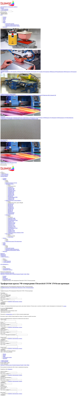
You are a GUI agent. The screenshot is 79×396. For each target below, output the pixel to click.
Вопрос (2, 322)
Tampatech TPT (11, 199)
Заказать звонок (4, 13)
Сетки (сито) (3, 141)
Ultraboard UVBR (4, 117)
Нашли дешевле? (9, 308)
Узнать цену (8, 295)
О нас (4, 20)
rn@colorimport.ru (4, 6)
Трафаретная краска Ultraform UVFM (30, 118)
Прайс (4, 21)
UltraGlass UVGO (34, 117)
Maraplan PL (14, 95)
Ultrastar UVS (6, 118)
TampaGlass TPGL (22, 71)
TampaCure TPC (9, 71)
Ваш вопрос (3, 392)
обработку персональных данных (15, 301)
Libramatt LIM (53, 95)
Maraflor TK (36, 95)
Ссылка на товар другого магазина (8, 334)
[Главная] (7, 170)
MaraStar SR (9, 95)
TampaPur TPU (42, 71)
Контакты (5, 26)
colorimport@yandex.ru (12, 6)
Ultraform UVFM (41, 117)
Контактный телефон (5, 324)
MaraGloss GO (3, 95)
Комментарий (3, 337)
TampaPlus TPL (29, 71)
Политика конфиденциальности (12, 24)
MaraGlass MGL (46, 95)
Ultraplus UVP (28, 117)
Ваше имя (2, 297)
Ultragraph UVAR (55, 117)
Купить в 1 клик (4, 309)
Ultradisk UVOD (12, 118)
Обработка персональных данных (12, 25)
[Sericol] (6, 238)
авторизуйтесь (9, 314)
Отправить (3, 302)
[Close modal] (7, 371)
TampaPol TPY (36, 71)
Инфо (4, 22)
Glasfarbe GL (3, 71)
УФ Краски (2, 116)
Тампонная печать (4, 70)
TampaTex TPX (69, 71)
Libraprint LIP (19, 95)
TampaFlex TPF (15, 71)
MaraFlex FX (31, 95)
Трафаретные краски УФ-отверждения (8, 162)
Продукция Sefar (4, 140)
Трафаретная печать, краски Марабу (8, 94)
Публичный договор (9, 23)
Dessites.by (10, 369)
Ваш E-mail (2, 325)
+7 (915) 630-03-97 (4, 175)
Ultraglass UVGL (18, 118)
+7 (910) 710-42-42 (4, 174)
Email (1, 300)
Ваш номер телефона (5, 298)
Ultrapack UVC (48, 117)
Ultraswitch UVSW (11, 117)
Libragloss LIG (25, 95)
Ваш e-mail (2, 333)
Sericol (4, 19)
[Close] (4, 385)
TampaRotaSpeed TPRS (61, 71)
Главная (4, 17)
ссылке (64, 306)
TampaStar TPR (48, 71)
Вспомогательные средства (6, 49)
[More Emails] (8, 264)
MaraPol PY (41, 95)
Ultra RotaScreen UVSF (12, 228)
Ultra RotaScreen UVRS (20, 117)
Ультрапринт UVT (63, 117)
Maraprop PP (53, 71)
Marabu (4, 18)
